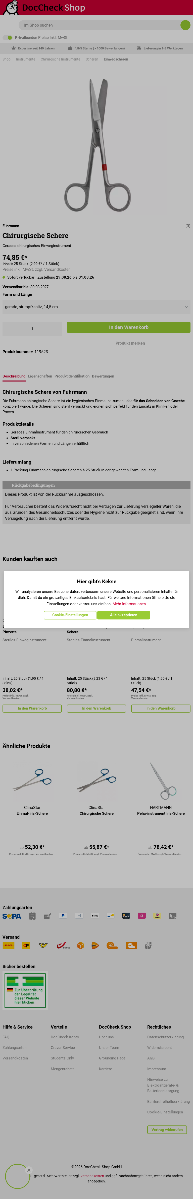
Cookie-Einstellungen (70, 615)
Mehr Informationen (129, 604)
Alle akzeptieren (123, 615)
